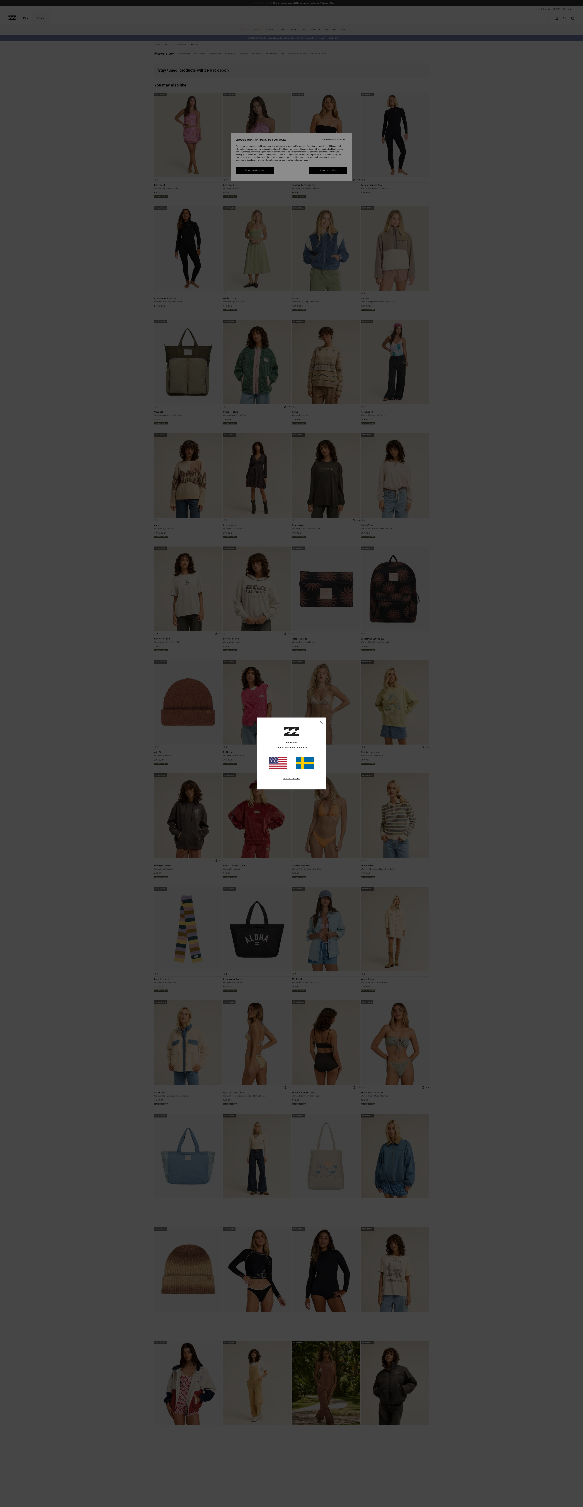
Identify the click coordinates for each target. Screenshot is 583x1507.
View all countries (291, 778)
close (321, 722)
